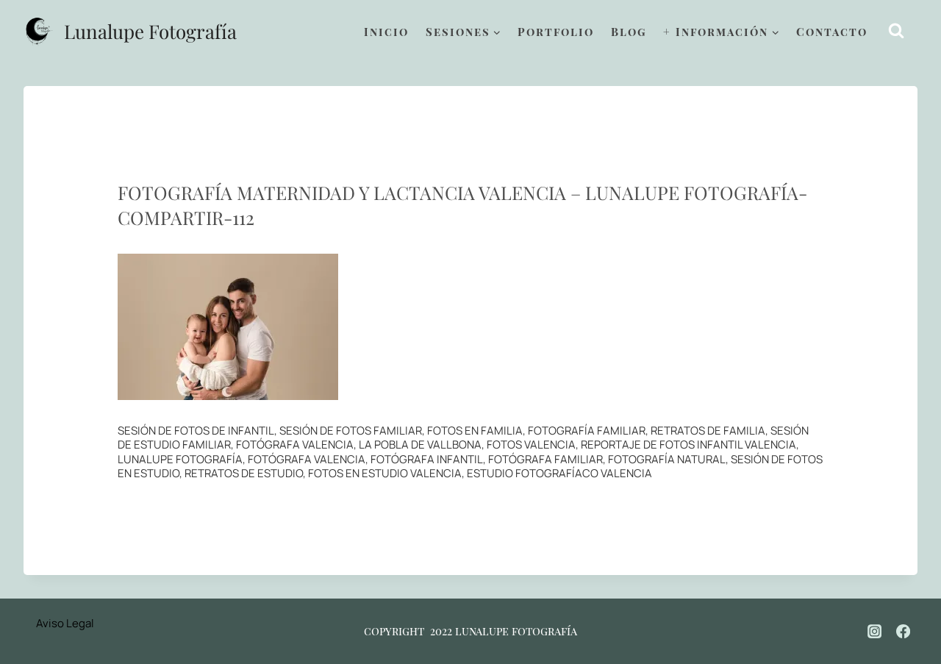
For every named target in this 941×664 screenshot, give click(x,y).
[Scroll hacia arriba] (912, 605)
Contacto (831, 31)
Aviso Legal (65, 623)
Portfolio (556, 31)
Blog (629, 31)
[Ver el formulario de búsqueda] (896, 31)
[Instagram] (875, 631)
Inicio (386, 31)
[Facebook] (903, 631)
